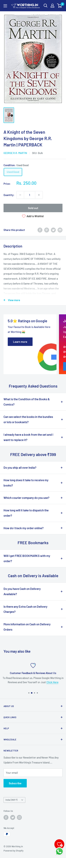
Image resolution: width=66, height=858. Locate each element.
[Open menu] (5, 5)
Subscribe (15, 783)
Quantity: (9, 195)
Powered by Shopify (13, 850)
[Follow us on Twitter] (12, 817)
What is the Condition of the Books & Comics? (27, 401)
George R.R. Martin (15, 153)
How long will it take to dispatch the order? (26, 512)
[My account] (52, 6)
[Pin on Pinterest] (46, 229)
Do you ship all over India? (20, 467)
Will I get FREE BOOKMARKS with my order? (27, 558)
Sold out (33, 208)
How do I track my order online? (24, 528)
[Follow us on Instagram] (19, 817)
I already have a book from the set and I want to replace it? (28, 437)
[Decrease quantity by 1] (20, 195)
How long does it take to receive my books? (26, 482)
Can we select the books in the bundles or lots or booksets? (28, 419)
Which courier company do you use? (26, 497)
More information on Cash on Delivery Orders (27, 626)
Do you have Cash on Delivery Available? (22, 591)
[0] (59, 6)
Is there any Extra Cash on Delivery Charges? (25, 609)
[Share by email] (60, 229)
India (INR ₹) (11, 799)
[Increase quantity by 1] (39, 195)
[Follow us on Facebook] (6, 817)
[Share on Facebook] (39, 229)
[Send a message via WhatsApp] (59, 851)
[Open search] (46, 6)
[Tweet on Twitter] (53, 229)
